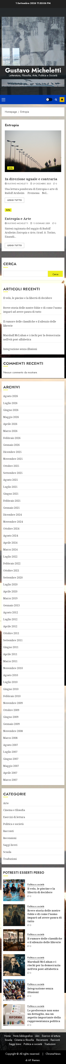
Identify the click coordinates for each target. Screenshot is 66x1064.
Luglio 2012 (10, 619)
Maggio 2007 (11, 766)
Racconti (8, 831)
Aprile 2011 (10, 654)
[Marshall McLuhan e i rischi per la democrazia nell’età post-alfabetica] (14, 965)
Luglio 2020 (10, 584)
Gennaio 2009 (11, 724)
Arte (10, 168)
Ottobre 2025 (11, 466)
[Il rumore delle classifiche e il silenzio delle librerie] (14, 940)
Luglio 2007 (10, 752)
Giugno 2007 (10, 759)
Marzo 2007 (10, 780)
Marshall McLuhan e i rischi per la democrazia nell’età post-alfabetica (43, 965)
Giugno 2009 (10, 717)
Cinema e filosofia (14, 810)
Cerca (9, 264)
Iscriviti (62, 99)
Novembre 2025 (13, 459)
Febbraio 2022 (12, 563)
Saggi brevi (10, 845)
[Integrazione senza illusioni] (14, 990)
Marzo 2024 (10, 549)
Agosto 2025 (10, 480)
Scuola (7, 852)
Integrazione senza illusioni (20, 349)
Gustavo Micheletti (33, 70)
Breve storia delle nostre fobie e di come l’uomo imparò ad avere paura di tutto (32, 310)
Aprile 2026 (10, 424)
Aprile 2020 (10, 591)
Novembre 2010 (13, 668)
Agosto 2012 (10, 612)
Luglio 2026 (10, 403)
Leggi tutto (14, 200)
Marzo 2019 (10, 598)
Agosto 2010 (10, 675)
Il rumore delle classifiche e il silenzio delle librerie (44, 940)
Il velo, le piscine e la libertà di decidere (27, 298)
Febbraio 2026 (12, 438)
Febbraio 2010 (12, 696)
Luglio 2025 (10, 487)
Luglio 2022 (10, 556)
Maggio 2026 (11, 417)
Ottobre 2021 (11, 570)
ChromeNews (53, 1054)
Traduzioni (10, 859)
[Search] (56, 99)
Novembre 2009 (13, 703)
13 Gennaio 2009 (41, 223)
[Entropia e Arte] (33, 210)
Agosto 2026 (10, 396)
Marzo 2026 (10, 431)
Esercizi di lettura (14, 817)
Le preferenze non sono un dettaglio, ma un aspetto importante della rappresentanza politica (44, 1016)
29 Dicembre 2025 (42, 184)
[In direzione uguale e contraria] (33, 151)
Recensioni (9, 838)
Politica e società (13, 824)
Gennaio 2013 (11, 605)
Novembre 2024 (13, 521)
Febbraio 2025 (12, 500)
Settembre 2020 (13, 577)
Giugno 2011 (10, 647)
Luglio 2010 (10, 682)
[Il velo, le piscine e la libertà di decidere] (14, 890)
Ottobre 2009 (11, 710)
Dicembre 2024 (12, 514)
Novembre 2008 (13, 731)
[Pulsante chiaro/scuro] (49, 99)
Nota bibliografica (23, 1036)
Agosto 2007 (10, 745)
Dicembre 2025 (12, 452)
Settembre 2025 (13, 473)
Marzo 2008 (10, 738)
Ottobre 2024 (11, 528)
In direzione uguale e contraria (31, 179)
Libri (37, 1036)
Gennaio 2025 (11, 508)
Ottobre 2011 (11, 633)
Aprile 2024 (10, 542)
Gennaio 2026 (11, 445)
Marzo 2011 (10, 661)
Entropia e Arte (18, 219)
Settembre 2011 (13, 640)
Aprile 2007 (10, 773)
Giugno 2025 (10, 493)
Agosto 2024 (10, 535)
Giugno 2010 (10, 689)
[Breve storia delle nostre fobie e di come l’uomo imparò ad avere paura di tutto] (14, 915)
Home (7, 1036)
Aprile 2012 (10, 626)
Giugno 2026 (10, 410)
